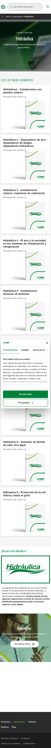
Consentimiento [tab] (10, 350)
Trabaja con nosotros (10, 743)
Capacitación (17, 16)
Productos (5, 722)
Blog (14, 727)
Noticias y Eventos (9, 738)
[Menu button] (47, 7)
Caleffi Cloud (29, 743)
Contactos (25, 738)
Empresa (5, 727)
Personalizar (24, 403)
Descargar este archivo (13, 97)
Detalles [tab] (25, 350)
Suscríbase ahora (22, 644)
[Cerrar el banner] (47, 343)
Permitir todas (25, 394)
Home (8, 16)
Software (32, 722)
